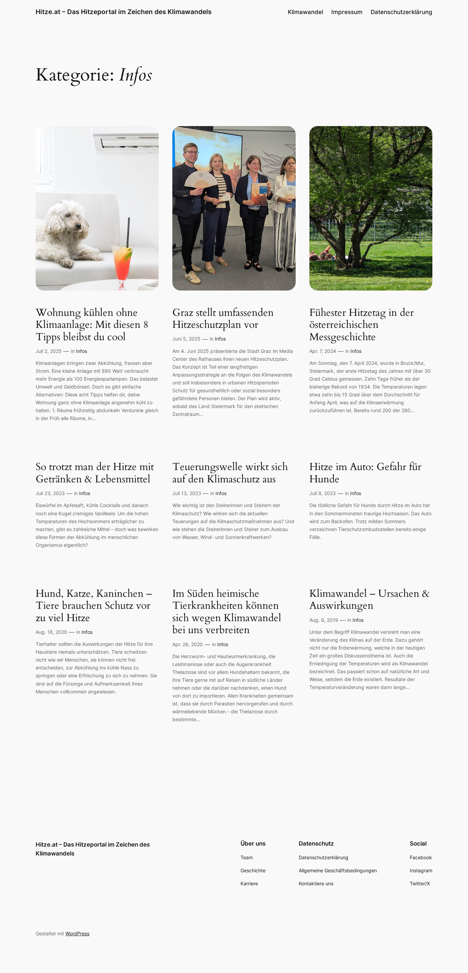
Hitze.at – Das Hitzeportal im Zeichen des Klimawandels (123, 12)
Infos (81, 351)
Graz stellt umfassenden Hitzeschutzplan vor (223, 319)
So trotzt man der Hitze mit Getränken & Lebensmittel (95, 473)
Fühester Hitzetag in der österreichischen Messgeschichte (361, 325)
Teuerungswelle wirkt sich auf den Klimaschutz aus (230, 473)
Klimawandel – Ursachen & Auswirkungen (369, 600)
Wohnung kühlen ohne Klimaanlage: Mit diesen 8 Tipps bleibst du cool (92, 325)
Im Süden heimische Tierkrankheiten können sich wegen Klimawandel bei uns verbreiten (226, 612)
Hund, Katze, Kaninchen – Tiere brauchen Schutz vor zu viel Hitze (94, 606)
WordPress (77, 933)
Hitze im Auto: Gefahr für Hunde (365, 473)
